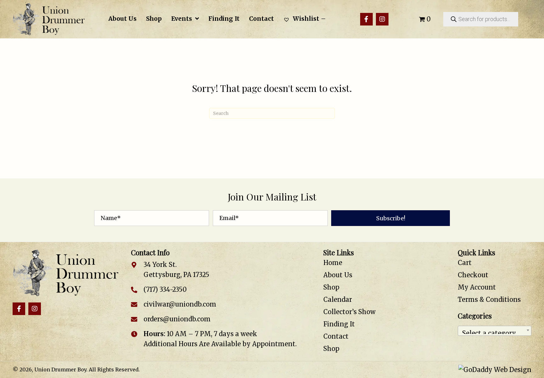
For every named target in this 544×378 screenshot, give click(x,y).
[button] (366, 19)
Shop (331, 287)
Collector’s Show (349, 312)
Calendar (337, 299)
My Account (477, 287)
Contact (335, 336)
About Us (337, 275)
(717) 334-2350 (165, 289)
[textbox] (495, 331)
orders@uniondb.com (177, 319)
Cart (465, 263)
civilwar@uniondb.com (180, 304)
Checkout (473, 275)
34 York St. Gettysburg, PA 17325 (176, 270)
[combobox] (494, 331)
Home (332, 263)
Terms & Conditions (489, 299)
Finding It (339, 324)
